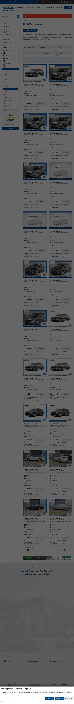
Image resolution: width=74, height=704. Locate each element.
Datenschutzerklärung (7, 702)
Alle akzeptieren (49, 698)
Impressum (18, 702)
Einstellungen (68, 698)
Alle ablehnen (59, 698)
